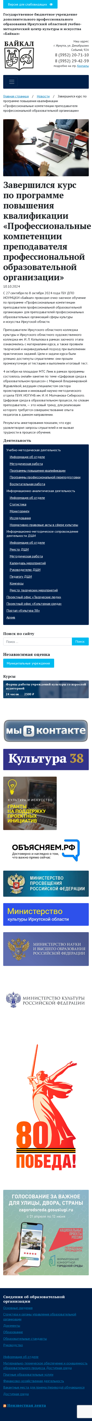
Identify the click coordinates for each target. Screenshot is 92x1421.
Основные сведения (18, 1308)
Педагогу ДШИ (21, 576)
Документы (11, 1325)
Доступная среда (16, 1394)
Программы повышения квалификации (37, 470)
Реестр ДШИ (19, 549)
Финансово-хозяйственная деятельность (33, 1381)
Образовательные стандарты (25, 1338)
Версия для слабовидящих (28, 4)
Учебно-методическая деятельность (33, 450)
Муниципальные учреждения (28, 663)
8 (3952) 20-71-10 (72, 55)
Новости (43, 96)
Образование (13, 1332)
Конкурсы (17, 583)
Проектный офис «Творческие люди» (33, 597)
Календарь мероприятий (28, 563)
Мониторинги (19, 511)
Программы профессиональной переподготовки (45, 477)
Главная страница (16, 96)
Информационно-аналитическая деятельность (40, 491)
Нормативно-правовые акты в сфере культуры (44, 525)
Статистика (18, 504)
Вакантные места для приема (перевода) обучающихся (44, 1387)
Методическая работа (26, 463)
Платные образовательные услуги (28, 1374)
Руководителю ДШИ (25, 569)
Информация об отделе (27, 457)
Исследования (20, 518)
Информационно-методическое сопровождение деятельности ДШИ (42, 533)
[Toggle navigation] (12, 82)
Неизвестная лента (26, 1405)
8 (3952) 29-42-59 (72, 61)
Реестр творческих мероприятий (34, 590)
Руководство (13, 1345)
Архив (10, 617)
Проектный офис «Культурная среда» (34, 603)
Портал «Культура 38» (23, 610)
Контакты (83, 66)
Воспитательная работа (27, 484)
